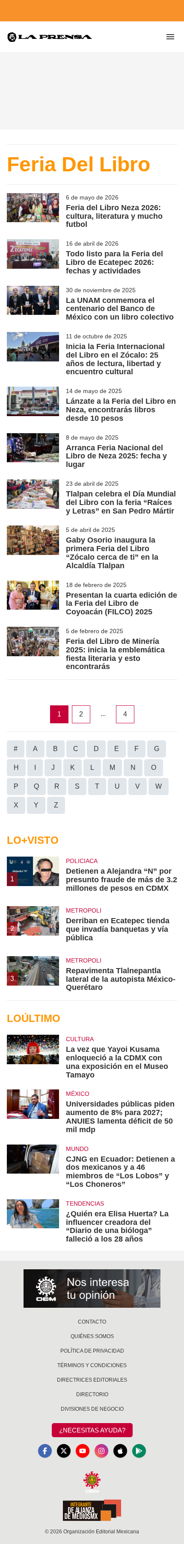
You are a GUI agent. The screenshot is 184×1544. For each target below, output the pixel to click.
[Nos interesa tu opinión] (92, 1288)
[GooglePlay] (139, 1451)
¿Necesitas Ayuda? (92, 1430)
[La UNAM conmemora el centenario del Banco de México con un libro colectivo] (33, 304)
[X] (64, 1451)
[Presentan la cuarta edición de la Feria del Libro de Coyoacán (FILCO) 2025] (33, 598)
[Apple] (120, 1451)
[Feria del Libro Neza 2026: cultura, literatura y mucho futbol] (33, 211)
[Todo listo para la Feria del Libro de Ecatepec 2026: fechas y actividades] (33, 257)
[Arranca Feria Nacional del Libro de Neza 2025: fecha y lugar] (33, 451)
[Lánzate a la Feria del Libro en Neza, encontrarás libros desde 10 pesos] (33, 405)
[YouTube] (82, 1451)
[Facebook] (45, 1451)
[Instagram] (101, 1451)
